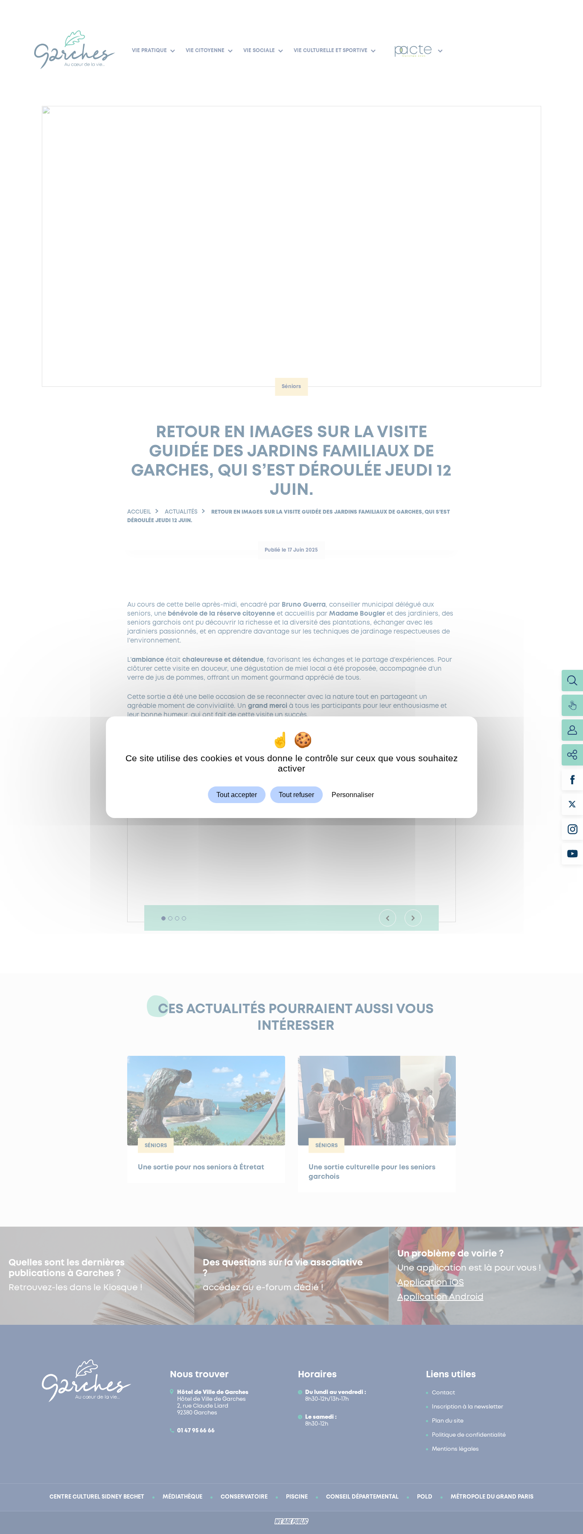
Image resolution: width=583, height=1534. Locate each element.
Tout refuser (296, 794)
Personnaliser (353, 794)
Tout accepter (236, 794)
